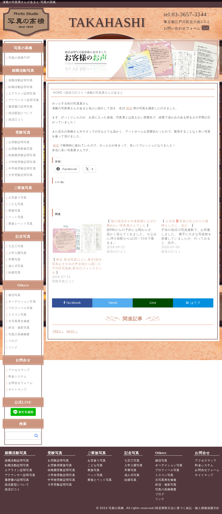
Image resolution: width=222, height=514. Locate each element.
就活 (129, 108)
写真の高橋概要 (19, 334)
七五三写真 (16, 246)
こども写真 (16, 204)
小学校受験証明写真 (22, 162)
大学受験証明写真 (20, 175)
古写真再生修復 (19, 321)
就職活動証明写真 (20, 80)
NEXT (72, 331)
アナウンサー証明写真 (23, 100)
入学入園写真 (17, 253)
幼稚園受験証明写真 (22, 155)
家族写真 (14, 210)
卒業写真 (14, 259)
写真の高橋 (117, 508)
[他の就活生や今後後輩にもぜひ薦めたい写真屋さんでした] (134, 236)
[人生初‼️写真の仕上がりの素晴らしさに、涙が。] (188, 236)
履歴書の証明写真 (20, 106)
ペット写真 (16, 217)
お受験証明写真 (19, 142)
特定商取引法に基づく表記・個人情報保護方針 (187, 508)
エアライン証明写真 (22, 93)
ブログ (13, 341)
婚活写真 (14, 295)
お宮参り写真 (17, 197)
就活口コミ (16, 119)
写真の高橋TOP (19, 57)
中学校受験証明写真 (22, 168)
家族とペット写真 (20, 223)
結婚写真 (14, 272)
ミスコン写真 (17, 314)
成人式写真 (16, 266)
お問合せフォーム (20, 383)
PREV (58, 331)
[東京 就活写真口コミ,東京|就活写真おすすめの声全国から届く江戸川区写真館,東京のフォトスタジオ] (77, 238)
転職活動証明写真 (20, 87)
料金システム (17, 376)
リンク (13, 347)
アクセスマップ (19, 370)
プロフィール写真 (20, 308)
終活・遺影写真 (19, 327)
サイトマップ (17, 389)
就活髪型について (20, 113)
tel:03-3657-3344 (185, 14)
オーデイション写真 (22, 301)
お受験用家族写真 (20, 148)
